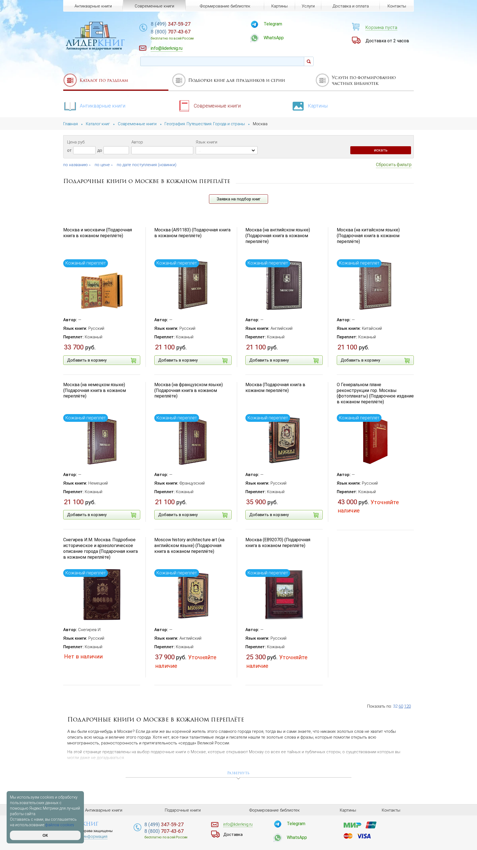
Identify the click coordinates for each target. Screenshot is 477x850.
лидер (95, 43)
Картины (318, 106)
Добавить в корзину (87, 360)
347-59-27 (170, 24)
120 (407, 706)
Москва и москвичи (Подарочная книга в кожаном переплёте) (97, 232)
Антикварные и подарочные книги (94, 48)
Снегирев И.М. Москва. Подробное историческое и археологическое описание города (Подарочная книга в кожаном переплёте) (100, 548)
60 (401, 706)
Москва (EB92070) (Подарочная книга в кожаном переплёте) (277, 542)
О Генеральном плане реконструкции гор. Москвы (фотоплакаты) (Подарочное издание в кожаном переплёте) (375, 393)
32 (395, 706)
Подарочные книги (183, 810)
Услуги (308, 6)
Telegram (273, 24)
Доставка (233, 834)
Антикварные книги (102, 106)
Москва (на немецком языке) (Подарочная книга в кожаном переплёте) (94, 390)
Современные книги (217, 106)
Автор (137, 142)
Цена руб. (76, 142)
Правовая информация (85, 836)
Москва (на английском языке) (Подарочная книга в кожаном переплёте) (277, 235)
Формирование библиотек (225, 6)
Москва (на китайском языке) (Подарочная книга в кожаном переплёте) (368, 235)
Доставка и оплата (351, 6)
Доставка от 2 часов (387, 40)
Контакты (397, 6)
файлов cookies (59, 825)
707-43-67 (172, 34)
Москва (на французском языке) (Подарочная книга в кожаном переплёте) (188, 390)
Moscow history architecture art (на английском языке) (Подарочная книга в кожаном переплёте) (189, 545)
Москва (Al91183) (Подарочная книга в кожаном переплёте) (192, 232)
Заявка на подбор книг (239, 199)
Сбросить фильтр (394, 164)
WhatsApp (274, 37)
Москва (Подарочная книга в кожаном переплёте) (275, 387)
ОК (45, 835)
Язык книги (206, 142)
